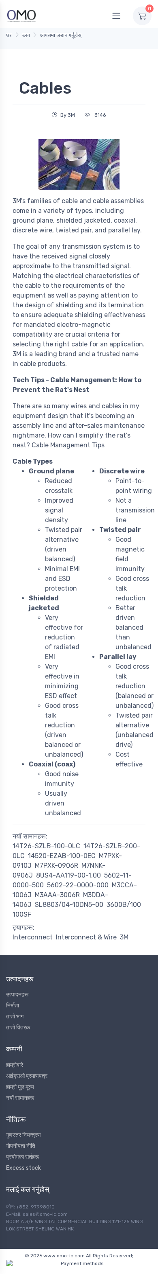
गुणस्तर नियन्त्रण (23, 1135)
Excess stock (23, 1168)
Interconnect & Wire (86, 937)
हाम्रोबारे (14, 1065)
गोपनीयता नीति (20, 1146)
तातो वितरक (18, 1027)
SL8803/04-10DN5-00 (69, 904)
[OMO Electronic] (21, 15)
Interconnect (33, 937)
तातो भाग (14, 1016)
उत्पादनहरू (17, 994)
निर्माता (12, 1005)
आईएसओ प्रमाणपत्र (26, 1076)
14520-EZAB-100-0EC (62, 856)
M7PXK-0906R (56, 865)
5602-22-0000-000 (78, 885)
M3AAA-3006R (57, 895)
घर (9, 35)
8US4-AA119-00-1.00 (68, 875)
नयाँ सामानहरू (20, 1098)
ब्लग (26, 35)
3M (124, 937)
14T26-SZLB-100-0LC (46, 846)
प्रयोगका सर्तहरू (22, 1157)
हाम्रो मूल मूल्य (20, 1087)
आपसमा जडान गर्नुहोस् (60, 35)
